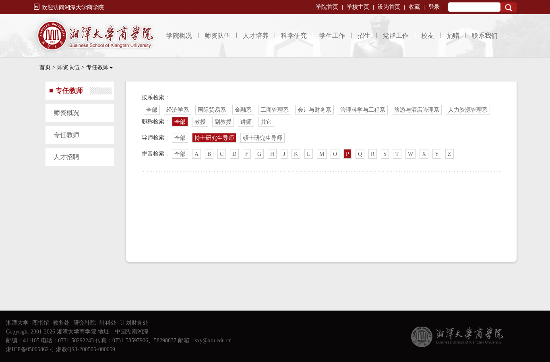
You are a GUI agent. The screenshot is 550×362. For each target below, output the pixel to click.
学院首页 (327, 7)
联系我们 (485, 35)
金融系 (243, 110)
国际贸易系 (212, 110)
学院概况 (179, 35)
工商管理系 (275, 110)
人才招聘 (66, 156)
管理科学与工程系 (362, 110)
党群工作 (396, 35)
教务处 (61, 323)
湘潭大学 (17, 323)
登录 (434, 7)
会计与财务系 (314, 110)
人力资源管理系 (468, 110)
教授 (200, 122)
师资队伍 (217, 35)
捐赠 (453, 35)
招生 (364, 35)
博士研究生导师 (214, 138)
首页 (45, 67)
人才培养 (256, 35)
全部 (151, 110)
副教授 (223, 122)
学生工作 (332, 35)
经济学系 (177, 110)
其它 (266, 122)
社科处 (107, 323)
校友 (427, 35)
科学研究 (294, 35)
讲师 (246, 122)
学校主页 (358, 7)
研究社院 (84, 323)
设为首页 (389, 7)
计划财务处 (134, 323)
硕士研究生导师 (262, 138)
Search (508, 7)
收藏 (414, 7)
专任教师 (97, 67)
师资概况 (66, 112)
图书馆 (40, 323)
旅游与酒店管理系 (416, 110)
